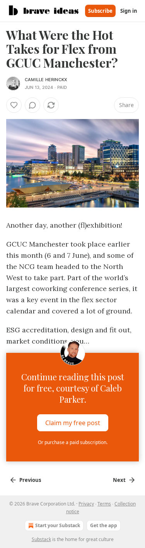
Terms (104, 503)
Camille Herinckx (46, 79)
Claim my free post (72, 423)
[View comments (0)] (32, 105)
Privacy (86, 503)
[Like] (14, 105)
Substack (41, 539)
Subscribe (100, 10)
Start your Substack (57, 525)
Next (119, 480)
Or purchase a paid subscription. (72, 442)
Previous (30, 480)
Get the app (103, 525)
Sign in (128, 10)
